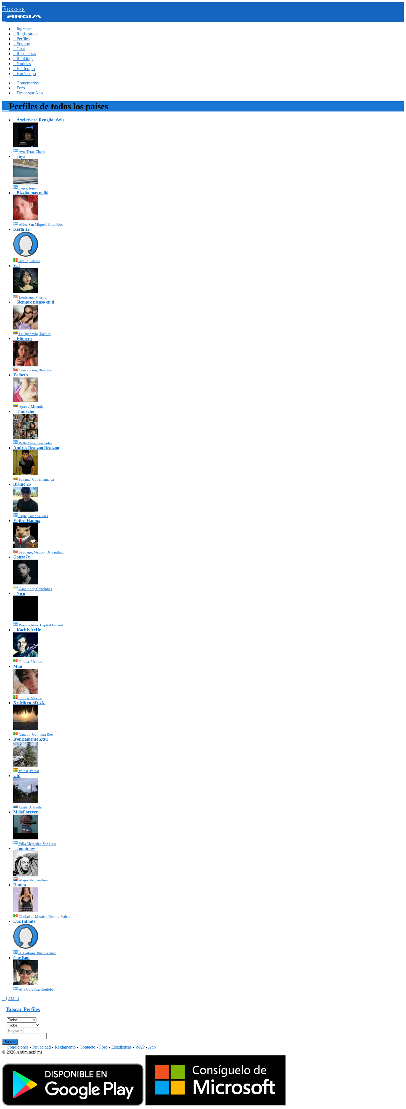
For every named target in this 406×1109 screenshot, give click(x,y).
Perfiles (21, 38)
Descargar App (28, 93)
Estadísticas (121, 1047)
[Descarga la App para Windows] (215, 1104)
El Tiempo (24, 68)
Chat (19, 48)
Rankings (23, 58)
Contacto (87, 1047)
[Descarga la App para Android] (73, 1104)
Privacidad (41, 1047)
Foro (19, 88)
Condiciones (17, 1047)
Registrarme (25, 33)
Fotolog (21, 43)
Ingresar (22, 28)
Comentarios (26, 83)
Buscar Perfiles (23, 1009)
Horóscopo (24, 73)
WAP (139, 1047)
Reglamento (65, 1047)
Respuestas (24, 53)
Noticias (22, 63)
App (152, 1047)
